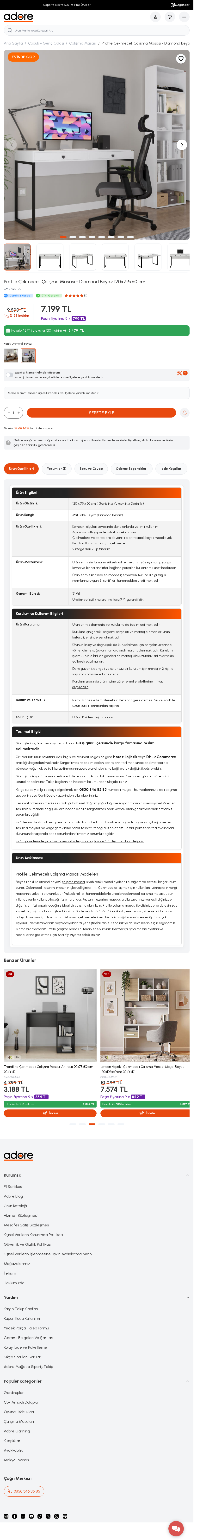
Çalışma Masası (82, 43)
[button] (63, 233)
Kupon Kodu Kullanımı (22, 1313)
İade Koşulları (171, 465)
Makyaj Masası (17, 1454)
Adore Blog (13, 1190)
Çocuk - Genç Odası (46, 43)
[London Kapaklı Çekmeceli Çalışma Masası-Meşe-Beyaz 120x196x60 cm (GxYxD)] (144, 1011)
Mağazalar (182, 4)
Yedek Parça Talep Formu (26, 1322)
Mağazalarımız (17, 1258)
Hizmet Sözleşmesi (20, 1210)
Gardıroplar (14, 1387)
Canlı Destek (47, 792)
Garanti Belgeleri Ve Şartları (28, 1332)
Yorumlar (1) (57, 465)
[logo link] (18, 17)
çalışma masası (73, 878)
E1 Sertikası (13, 1181)
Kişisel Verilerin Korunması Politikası (33, 1229)
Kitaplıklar (12, 1435)
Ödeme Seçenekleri (132, 465)
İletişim (10, 1267)
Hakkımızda (14, 1277)
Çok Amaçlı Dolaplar (21, 1396)
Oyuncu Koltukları (19, 1406)
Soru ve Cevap (91, 465)
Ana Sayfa (13, 43)
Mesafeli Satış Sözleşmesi (26, 1219)
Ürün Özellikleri (21, 465)
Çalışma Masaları (19, 1416)
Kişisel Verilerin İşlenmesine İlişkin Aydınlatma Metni (48, 1248)
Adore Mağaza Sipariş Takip (28, 1361)
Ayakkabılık (13, 1445)
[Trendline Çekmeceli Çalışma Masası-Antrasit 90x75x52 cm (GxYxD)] (49, 1011)
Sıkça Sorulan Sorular (22, 1351)
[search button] (10, 30)
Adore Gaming (17, 1425)
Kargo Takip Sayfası (21, 1303)
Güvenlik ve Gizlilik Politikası (27, 1239)
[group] (97, 143)
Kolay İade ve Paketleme (25, 1342)
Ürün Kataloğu (16, 1200)
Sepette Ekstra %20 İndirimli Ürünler (65, 4)
